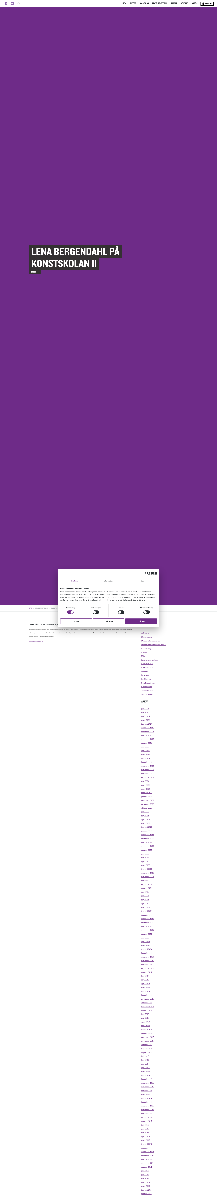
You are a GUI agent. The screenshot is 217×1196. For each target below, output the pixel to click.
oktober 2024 (146, 773)
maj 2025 (145, 747)
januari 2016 (146, 1102)
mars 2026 (145, 720)
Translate (208, 3)
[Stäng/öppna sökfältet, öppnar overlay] (18, 3)
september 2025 (147, 739)
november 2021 (147, 877)
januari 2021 (146, 915)
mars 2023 (145, 823)
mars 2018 (145, 1025)
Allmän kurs (146, 633)
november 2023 (147, 804)
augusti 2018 (146, 1010)
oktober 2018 (146, 1003)
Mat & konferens (159, 3)
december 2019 (147, 957)
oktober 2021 (146, 880)
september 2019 (147, 968)
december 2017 (147, 1037)
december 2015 (147, 1106)
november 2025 (147, 731)
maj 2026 (145, 712)
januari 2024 (146, 796)
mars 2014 (145, 1186)
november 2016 (147, 1087)
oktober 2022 (146, 842)
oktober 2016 (146, 1090)
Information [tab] (108, 581)
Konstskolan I (147, 664)
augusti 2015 (146, 1121)
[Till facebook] (6, 3)
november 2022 (147, 838)
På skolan (145, 675)
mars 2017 (145, 1071)
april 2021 (145, 903)
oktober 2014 (146, 1159)
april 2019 (145, 983)
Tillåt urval (108, 621)
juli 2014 (145, 1171)
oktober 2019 (146, 964)
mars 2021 (145, 907)
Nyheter (144, 671)
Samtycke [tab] (75, 581)
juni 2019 (145, 976)
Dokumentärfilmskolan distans (153, 644)
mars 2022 (145, 865)
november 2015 (147, 1110)
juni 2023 (145, 812)
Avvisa (76, 621)
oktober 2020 (146, 926)
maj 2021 (145, 899)
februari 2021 (146, 911)
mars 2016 (145, 1094)
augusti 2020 (146, 934)
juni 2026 (145, 708)
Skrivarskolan (147, 690)
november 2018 (147, 999)
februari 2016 (146, 1098)
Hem (124, 3)
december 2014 (147, 1152)
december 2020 (147, 918)
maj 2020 (145, 938)
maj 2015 (145, 1132)
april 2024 (145, 785)
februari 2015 (146, 1144)
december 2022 (147, 834)
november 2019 (147, 961)
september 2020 (147, 930)
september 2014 (147, 1163)
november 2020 (147, 922)
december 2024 (147, 766)
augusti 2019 (146, 972)
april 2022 (145, 861)
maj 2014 (145, 1178)
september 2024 (147, 777)
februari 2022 (146, 869)
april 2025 (145, 750)
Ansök (194, 3)
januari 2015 (146, 1148)
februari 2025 (146, 758)
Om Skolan (144, 3)
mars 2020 (145, 945)
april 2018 (145, 1022)
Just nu (174, 3)
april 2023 (145, 819)
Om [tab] (142, 581)
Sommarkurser (147, 694)
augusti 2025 (146, 743)
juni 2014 (145, 1174)
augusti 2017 (146, 1052)
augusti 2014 (146, 1167)
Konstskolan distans (149, 660)
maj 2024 (145, 781)
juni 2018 (145, 1014)
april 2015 (145, 1136)
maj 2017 (145, 1064)
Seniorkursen (146, 687)
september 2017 (147, 1048)
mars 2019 (145, 987)
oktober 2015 (146, 1113)
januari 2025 (146, 762)
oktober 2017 (146, 1045)
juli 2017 (145, 1056)
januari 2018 (146, 1033)
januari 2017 (146, 1079)
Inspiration (145, 652)
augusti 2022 (146, 850)
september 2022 (147, 846)
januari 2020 (146, 953)
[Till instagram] (12, 3)
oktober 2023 (146, 808)
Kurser (133, 3)
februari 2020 (146, 949)
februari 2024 (146, 793)
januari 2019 (146, 995)
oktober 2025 (146, 735)
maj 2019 (145, 980)
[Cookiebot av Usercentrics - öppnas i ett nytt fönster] (147, 573)
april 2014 (145, 1182)
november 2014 (147, 1155)
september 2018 (147, 1006)
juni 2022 (145, 854)
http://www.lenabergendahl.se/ (36, 641)
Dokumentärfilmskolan (150, 641)
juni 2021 (145, 896)
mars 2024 (145, 789)
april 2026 (145, 716)
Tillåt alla (141, 621)
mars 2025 (145, 754)
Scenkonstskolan (148, 683)
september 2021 (147, 884)
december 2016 (147, 1083)
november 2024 (147, 770)
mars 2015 (145, 1140)
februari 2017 (146, 1075)
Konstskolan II (147, 667)
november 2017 (147, 1041)
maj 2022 (145, 857)
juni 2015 (145, 1129)
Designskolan (146, 637)
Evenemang (146, 648)
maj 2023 (145, 815)
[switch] (96, 612)
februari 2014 (146, 1190)
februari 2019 (146, 991)
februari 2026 (146, 724)
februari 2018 (146, 1029)
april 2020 (145, 941)
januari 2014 (146, 1194)
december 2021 (147, 873)
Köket (143, 656)
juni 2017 (145, 1060)
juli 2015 (145, 1125)
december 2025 (147, 728)
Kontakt (184, 3)
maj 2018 (145, 1018)
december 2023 (147, 800)
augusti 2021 (146, 888)
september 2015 (147, 1117)
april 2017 (145, 1068)
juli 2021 (145, 892)
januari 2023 (146, 831)
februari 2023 (146, 827)
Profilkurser (146, 679)
